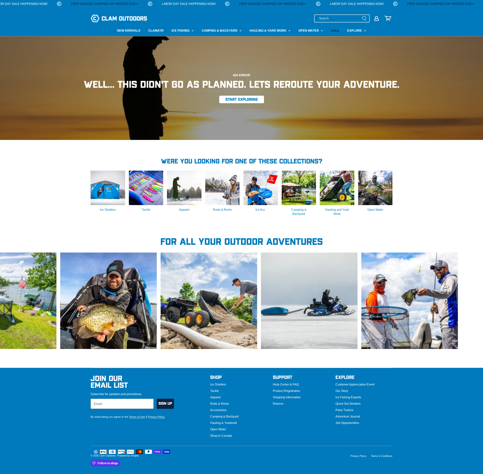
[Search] (364, 18)
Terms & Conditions (381, 456)
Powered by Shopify (128, 455)
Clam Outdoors (107, 455)
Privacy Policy (358, 456)
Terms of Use (137, 416)
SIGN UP (165, 403)
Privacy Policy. (156, 416)
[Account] (376, 18)
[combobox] (342, 18)
